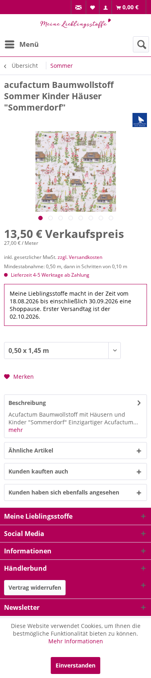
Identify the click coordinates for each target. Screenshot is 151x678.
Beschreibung (27, 403)
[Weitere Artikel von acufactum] (139, 120)
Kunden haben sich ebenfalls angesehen (63, 492)
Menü (29, 44)
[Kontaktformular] (78, 7)
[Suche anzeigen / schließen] (141, 44)
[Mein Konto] (105, 7)
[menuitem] (78, 7)
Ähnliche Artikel (30, 450)
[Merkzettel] (92, 7)
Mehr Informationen (75, 641)
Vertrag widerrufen (34, 587)
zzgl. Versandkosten (80, 257)
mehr (15, 430)
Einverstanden (75, 665)
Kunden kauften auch (38, 471)
